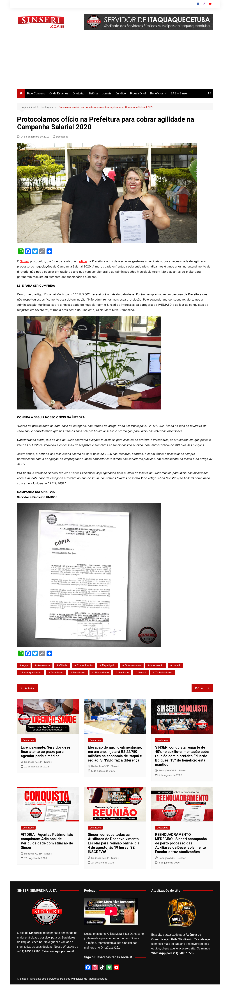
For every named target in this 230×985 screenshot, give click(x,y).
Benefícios (157, 93)
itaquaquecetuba (31, 672)
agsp (25, 665)
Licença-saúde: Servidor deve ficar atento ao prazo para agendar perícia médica (45, 751)
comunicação (85, 665)
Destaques (62, 136)
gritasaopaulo (133, 665)
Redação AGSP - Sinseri (38, 761)
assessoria (43, 665)
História (93, 93)
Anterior (29, 688)
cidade (63, 665)
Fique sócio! (138, 93)
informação (156, 665)
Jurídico (121, 93)
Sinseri (24, 261)
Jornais (106, 93)
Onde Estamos (58, 93)
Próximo (200, 688)
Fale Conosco (36, 93)
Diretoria (78, 93)
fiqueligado (108, 665)
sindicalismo (102, 672)
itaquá (176, 665)
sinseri (142, 672)
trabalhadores (163, 672)
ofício (83, 261)
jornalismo (57, 672)
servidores (79, 672)
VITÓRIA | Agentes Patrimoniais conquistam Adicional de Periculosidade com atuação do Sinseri (47, 841)
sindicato (123, 672)
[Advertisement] (115, 62)
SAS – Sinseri (179, 93)
